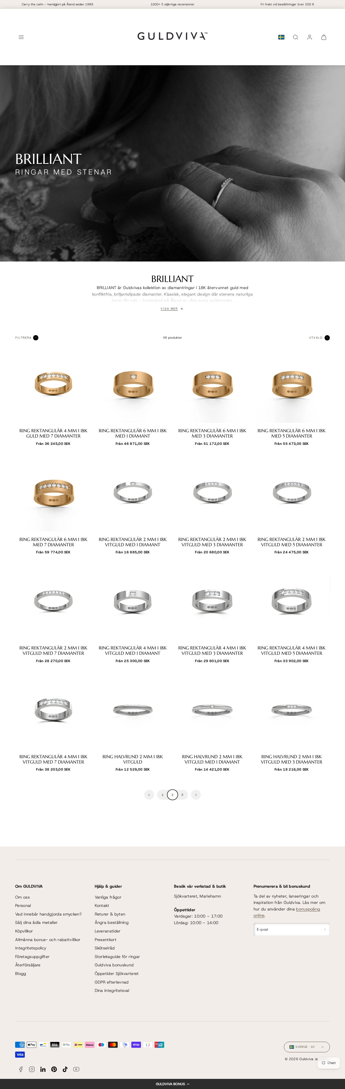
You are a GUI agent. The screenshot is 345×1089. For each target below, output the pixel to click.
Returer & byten (110, 914)
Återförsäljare (27, 965)
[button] (172, 1084)
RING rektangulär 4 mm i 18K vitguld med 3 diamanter (212, 650)
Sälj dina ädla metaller (36, 922)
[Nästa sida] (196, 795)
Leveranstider (108, 931)
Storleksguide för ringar (117, 956)
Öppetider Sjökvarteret (117, 973)
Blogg (20, 973)
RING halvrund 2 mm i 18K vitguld (133, 759)
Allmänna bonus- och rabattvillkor (48, 939)
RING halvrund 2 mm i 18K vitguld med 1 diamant (212, 759)
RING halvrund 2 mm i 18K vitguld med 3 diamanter (291, 759)
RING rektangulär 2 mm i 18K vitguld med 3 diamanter (212, 542)
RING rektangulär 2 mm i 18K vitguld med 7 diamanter (53, 650)
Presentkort (106, 939)
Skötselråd (105, 948)
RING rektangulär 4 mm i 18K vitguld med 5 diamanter (292, 650)
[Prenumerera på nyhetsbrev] (325, 929)
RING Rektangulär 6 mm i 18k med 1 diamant (133, 433)
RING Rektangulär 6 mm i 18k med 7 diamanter (53, 542)
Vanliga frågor (108, 897)
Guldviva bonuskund (114, 965)
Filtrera (23, 337)
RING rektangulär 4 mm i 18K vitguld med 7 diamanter (53, 759)
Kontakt (102, 905)
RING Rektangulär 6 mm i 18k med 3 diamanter (212, 433)
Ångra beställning (112, 922)
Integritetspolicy (30, 948)
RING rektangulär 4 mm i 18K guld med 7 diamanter (53, 433)
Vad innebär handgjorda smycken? (48, 914)
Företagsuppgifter (32, 956)
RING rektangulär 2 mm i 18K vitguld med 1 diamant (133, 542)
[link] (310, 37)
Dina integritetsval (112, 990)
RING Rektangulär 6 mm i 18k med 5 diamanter (292, 433)
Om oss (22, 897)
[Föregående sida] (149, 795)
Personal (23, 905)
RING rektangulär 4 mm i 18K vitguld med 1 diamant (133, 650)
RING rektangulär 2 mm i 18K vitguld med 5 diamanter (292, 542)
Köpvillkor (24, 931)
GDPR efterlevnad (112, 982)
